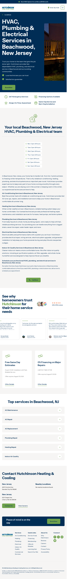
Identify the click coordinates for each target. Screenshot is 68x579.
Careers (43, 543)
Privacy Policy (45, 549)
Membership (32, 541)
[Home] (7, 534)
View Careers (23, 506)
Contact (43, 546)
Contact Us (9, 506)
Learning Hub (32, 549)
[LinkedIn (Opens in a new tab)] (54, 540)
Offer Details (9, 384)
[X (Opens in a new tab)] (58, 537)
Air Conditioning (20, 535)
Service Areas (32, 535)
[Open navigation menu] (63, 8)
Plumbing (18, 541)
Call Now (35, 280)
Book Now (8, 87)
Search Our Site (33, 552)
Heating (17, 538)
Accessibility (45, 552)
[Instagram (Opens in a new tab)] (62, 537)
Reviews (43, 540)
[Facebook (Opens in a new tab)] (54, 537)
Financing (31, 538)
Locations (8, 15)
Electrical (18, 544)
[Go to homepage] (8, 8)
